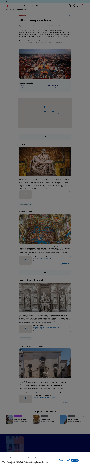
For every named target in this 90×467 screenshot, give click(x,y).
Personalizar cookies (64, 460)
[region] (45, 459)
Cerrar (88, 453)
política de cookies (27, 464)
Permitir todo (75, 460)
